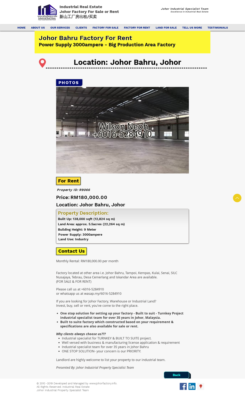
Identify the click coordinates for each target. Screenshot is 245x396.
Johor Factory (74, 11)
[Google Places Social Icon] (200, 386)
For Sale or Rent (104, 11)
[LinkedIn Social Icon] (192, 386)
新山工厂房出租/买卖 (78, 16)
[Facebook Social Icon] (183, 386)
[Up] (237, 198)
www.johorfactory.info (103, 383)
